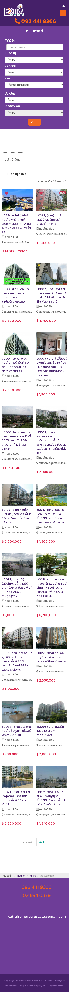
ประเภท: (10, 65)
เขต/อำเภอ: (13, 106)
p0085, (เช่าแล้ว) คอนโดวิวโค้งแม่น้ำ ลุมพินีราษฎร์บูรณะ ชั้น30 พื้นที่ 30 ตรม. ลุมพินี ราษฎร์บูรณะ (17, 587)
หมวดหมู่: (11, 53)
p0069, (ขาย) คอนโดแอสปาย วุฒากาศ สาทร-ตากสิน (50, 731)
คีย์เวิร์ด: (10, 40)
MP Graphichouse (53, 985)
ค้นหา (34, 122)
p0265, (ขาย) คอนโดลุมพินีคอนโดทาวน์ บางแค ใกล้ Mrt (49, 219)
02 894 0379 (37, 895)
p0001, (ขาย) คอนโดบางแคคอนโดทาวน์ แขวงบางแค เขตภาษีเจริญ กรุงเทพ (15, 295)
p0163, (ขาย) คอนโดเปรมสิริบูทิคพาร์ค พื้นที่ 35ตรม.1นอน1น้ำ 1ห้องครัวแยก (16, 516)
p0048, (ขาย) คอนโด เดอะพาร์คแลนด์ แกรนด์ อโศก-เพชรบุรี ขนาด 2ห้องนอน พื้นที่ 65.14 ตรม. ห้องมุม (51, 587)
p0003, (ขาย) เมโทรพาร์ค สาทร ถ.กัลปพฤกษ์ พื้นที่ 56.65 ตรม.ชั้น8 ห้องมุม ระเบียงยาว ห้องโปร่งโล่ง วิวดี (51, 442)
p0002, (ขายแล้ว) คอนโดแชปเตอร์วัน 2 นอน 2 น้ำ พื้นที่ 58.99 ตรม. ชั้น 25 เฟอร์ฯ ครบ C (51, 295)
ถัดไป (42, 842)
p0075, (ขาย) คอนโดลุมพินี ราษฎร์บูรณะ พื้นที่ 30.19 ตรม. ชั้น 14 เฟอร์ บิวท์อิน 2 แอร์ (50, 798)
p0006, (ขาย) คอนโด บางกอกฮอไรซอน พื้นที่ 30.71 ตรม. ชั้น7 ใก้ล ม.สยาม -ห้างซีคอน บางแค (16, 440)
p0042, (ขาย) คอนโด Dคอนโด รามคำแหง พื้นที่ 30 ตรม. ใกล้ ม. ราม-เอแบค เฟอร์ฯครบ (50, 516)
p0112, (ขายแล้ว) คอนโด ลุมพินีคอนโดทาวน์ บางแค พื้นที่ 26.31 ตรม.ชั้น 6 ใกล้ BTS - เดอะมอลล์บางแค (17, 661)
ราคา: (8, 78)
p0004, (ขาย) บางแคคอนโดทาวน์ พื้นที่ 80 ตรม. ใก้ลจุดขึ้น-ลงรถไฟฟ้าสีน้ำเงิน (15, 364)
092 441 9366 (38, 21)
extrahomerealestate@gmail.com (37, 916)
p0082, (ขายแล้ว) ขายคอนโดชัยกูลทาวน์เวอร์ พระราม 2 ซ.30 (16, 731)
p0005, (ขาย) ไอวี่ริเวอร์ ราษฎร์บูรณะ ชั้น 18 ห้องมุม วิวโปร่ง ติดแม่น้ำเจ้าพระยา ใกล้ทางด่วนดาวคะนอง (51, 366)
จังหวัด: (10, 93)
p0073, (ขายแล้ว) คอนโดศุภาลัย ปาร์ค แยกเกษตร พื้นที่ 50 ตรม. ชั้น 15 (16, 798)
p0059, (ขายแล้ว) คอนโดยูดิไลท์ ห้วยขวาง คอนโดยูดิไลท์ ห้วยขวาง (51, 657)
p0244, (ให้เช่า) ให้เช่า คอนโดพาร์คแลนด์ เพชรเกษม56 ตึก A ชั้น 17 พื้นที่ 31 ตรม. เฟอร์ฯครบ (16, 223)
